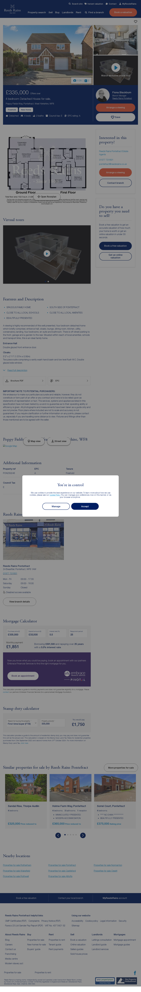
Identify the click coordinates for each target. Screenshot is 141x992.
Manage (56, 506)
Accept (85, 506)
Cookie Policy (55, 495)
